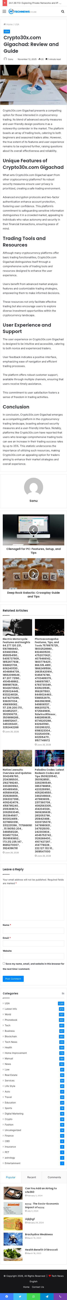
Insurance (10, 1146)
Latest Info (11, 1008)
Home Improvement (16, 1053)
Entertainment (12, 1163)
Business (10, 1031)
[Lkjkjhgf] (13, 1223)
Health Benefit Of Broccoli (41, 1249)
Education (10, 1102)
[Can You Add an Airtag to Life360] (13, 1193)
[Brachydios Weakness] (13, 1239)
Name (7, 925)
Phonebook (11, 1019)
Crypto (8, 1119)
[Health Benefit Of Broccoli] (13, 1254)
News (8, 1064)
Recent (31, 1177)
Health (8, 1047)
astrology (10, 1157)
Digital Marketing (14, 1113)
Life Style (10, 1086)
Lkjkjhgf (30, 1219)
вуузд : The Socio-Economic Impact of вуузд (42, 1205)
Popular (10, 1177)
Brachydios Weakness (39, 1234)
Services (9, 1080)
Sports (8, 1108)
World (8, 1014)
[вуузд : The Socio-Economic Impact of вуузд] (13, 1208)
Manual (9, 1058)
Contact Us (38, 1287)
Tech (7, 1025)
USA (17, 24)
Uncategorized (13, 1130)
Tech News (11, 1042)
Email (7, 937)
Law (7, 1069)
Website (7, 950)
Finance (9, 1135)
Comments (54, 1177)
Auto (7, 1091)
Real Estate (11, 1075)
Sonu (10, 59)
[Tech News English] (22, 11)
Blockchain (11, 1036)
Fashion (9, 1124)
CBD (7, 1141)
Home (9, 24)
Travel (8, 1097)
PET (7, 1152)
